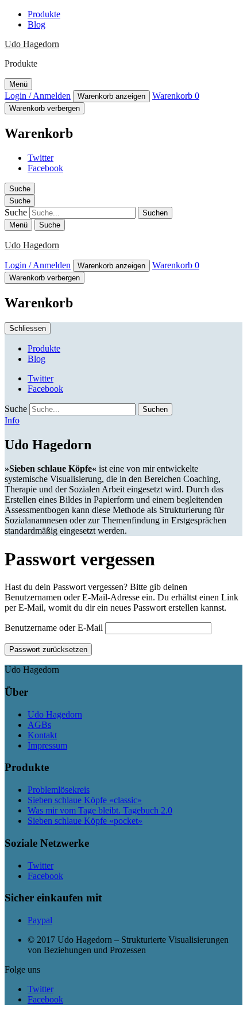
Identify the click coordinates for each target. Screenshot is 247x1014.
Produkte (44, 14)
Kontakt (42, 735)
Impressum (47, 745)
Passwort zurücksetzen (48, 649)
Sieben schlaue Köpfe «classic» (85, 800)
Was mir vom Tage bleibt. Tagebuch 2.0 (100, 810)
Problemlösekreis (59, 790)
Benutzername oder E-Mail (54, 628)
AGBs (39, 725)
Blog (36, 24)
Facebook (45, 168)
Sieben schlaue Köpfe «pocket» (85, 821)
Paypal (40, 920)
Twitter (40, 158)
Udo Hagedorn (32, 44)
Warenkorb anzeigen (111, 96)
